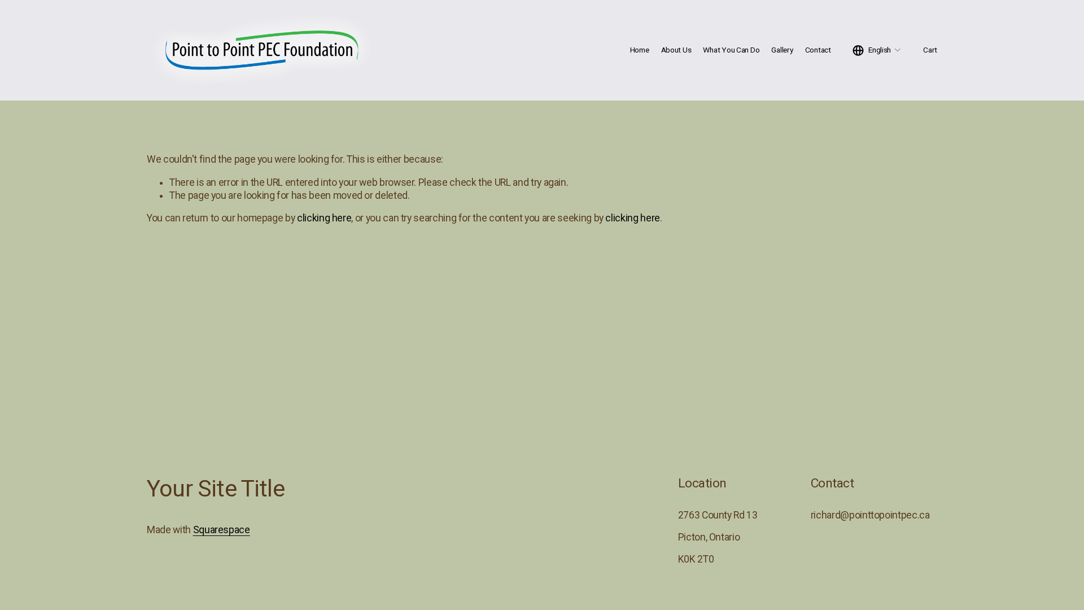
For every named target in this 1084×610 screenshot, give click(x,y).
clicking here (324, 218)
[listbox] (877, 50)
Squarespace (221, 529)
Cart (930, 49)
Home (639, 49)
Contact (818, 49)
